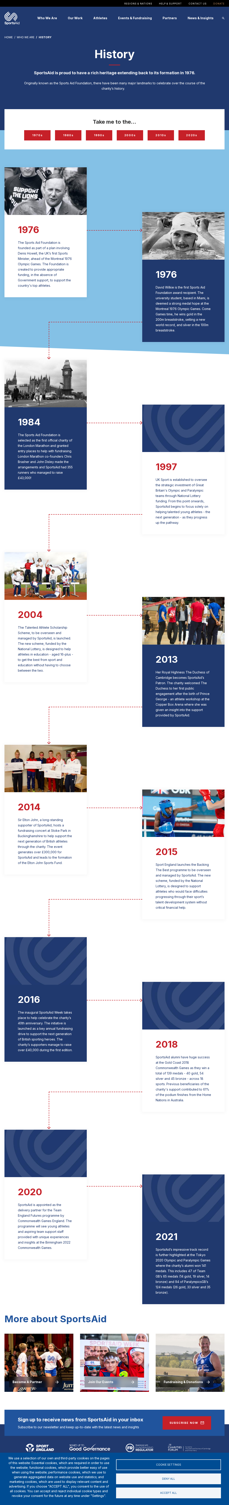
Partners (170, 18)
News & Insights (201, 18)
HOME (8, 37)
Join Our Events (100, 1382)
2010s (160, 135)
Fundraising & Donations (183, 1382)
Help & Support (170, 3)
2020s (191, 135)
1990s (99, 135)
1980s (68, 135)
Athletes (100, 18)
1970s (37, 135)
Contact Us (198, 3)
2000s (130, 135)
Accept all (168, 1492)
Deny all (168, 1478)
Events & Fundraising (135, 18)
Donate (219, 3)
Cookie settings (168, 1464)
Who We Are (47, 18)
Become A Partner (27, 1382)
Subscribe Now (184, 1422)
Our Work (75, 18)
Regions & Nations (138, 3)
